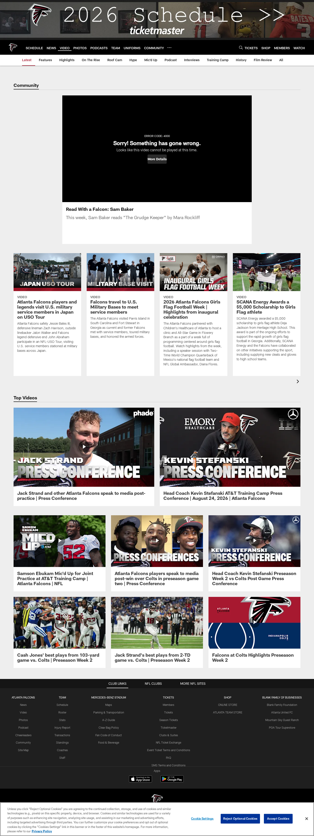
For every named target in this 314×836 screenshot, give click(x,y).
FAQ (168, 757)
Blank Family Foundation (282, 704)
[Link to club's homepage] (12, 47)
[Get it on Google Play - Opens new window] (172, 781)
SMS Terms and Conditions (168, 765)
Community (23, 742)
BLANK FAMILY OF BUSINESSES (282, 697)
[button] (157, 159)
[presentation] (298, 382)
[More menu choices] (169, 47)
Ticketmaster (169, 727)
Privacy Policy (42, 831)
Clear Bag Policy (109, 727)
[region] (157, 819)
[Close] (307, 819)
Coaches (62, 750)
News (23, 704)
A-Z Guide (108, 719)
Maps (108, 704)
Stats (62, 719)
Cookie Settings (202, 818)
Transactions (62, 735)
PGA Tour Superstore (282, 727)
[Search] (241, 47)
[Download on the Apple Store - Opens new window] (140, 779)
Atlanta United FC (282, 712)
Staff (62, 757)
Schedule (62, 704)
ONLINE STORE (227, 704)
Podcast (23, 727)
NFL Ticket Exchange (168, 742)
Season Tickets (168, 719)
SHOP (227, 697)
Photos (23, 719)
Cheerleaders (23, 735)
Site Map (23, 750)
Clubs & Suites (168, 735)
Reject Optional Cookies (240, 818)
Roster (62, 712)
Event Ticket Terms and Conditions (168, 750)
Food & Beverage (108, 742)
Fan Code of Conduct (108, 735)
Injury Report (62, 727)
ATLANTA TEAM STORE (227, 712)
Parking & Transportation (108, 712)
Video (23, 712)
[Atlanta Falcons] (157, 800)
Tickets (168, 712)
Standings (62, 742)
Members (168, 704)
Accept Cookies (278, 818)
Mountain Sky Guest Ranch (282, 719)
